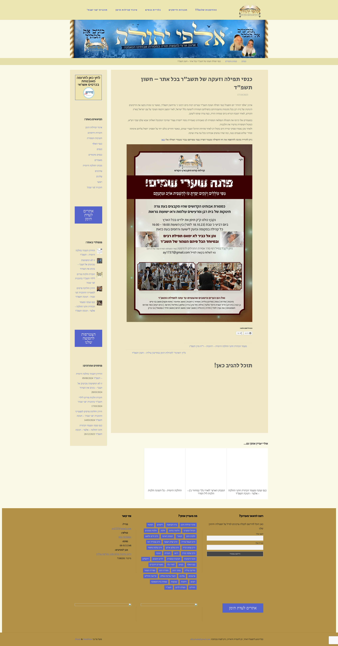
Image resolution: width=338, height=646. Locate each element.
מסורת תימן (163, 570)
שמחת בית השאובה (159, 582)
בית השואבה (172, 525)
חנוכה (158, 553)
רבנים (193, 582)
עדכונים (98, 171)
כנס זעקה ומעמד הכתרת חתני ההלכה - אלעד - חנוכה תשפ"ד (85, 306)
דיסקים (160, 525)
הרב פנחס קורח (189, 547)
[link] (80, 10)
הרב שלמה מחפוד (155, 547)
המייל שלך (259, 543)
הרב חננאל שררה (188, 542)
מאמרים (98, 160)
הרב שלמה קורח (188, 553)
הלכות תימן (190, 536)
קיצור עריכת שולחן (168, 576)
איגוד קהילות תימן (93, 127)
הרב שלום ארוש (172, 547)
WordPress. (83, 639)
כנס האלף (191, 564)
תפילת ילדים (180, 587)
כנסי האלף (97, 143)
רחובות (184, 582)
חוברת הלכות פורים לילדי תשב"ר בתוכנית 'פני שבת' (85, 278)
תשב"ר (169, 587)
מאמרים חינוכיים (156, 564)
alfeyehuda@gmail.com (200, 639)
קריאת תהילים (150, 576)
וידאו (176, 553)
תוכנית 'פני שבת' (94, 187)
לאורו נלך (171, 564)
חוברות (167, 553)
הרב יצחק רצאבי (170, 542)
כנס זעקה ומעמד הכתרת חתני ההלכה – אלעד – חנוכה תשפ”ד (89, 429)
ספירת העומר (149, 570)
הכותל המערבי (189, 530)
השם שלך (259, 534)
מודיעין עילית (190, 570)
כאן (163, 139)
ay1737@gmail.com (121, 528)
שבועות (174, 582)
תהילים (192, 587)
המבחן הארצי (167, 536)
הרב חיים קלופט (151, 536)
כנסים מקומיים (231, 61)
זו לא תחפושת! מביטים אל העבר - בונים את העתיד (86, 264)
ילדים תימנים (158, 559)
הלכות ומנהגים (151, 530)
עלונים (99, 176)
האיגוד (150, 525)
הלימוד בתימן (174, 530)
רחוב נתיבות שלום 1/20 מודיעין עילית (113, 554)
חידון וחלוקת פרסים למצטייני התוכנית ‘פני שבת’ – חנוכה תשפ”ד (88, 415)
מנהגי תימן (176, 570)
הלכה (163, 530)
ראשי (99, 182)
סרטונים (192, 576)
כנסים (243, 61)
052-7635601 (125, 537)
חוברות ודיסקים (95, 132)
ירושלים (145, 559)
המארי (179, 536)
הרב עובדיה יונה (153, 542)
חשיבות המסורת (94, 138)
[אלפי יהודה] (249, 10)
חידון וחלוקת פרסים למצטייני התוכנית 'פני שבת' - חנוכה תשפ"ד (85, 292)
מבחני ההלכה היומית (92, 165)
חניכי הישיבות (189, 559)
